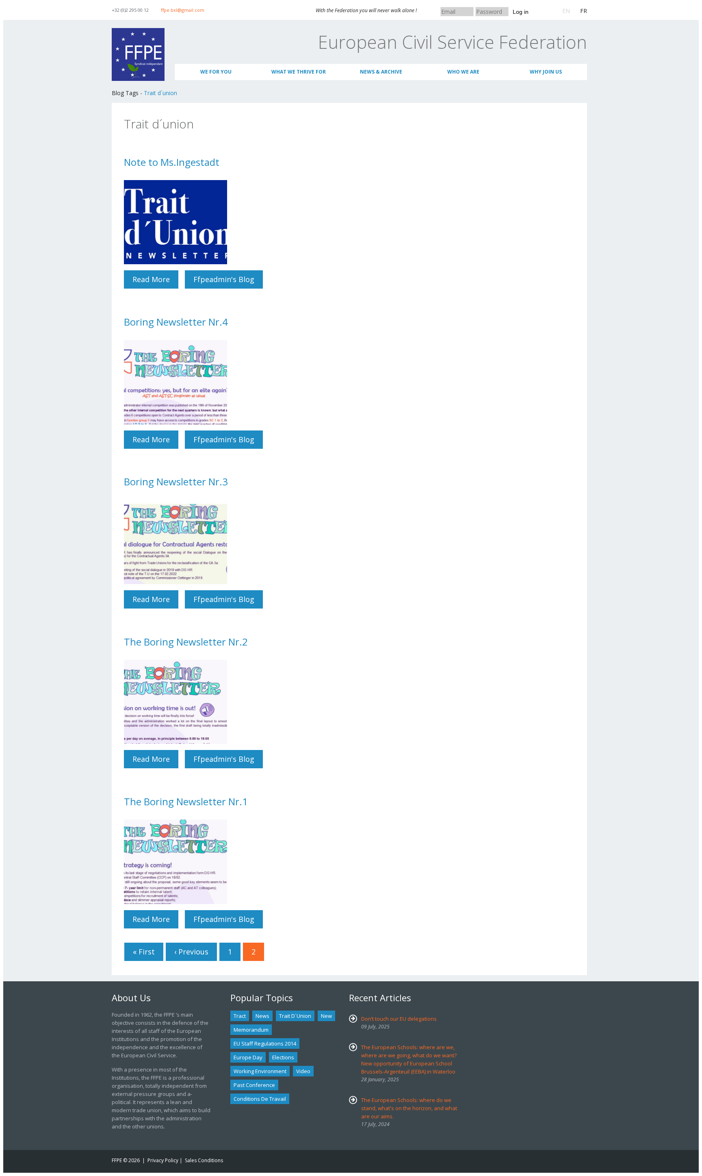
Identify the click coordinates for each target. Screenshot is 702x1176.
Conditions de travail (260, 1098)
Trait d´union (160, 93)
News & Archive (381, 71)
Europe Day (248, 1057)
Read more (155, 279)
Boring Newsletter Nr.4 (176, 321)
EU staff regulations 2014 (265, 1043)
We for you (216, 71)
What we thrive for (298, 71)
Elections (283, 1057)
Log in (521, 12)
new (326, 1015)
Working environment (260, 1071)
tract (240, 1015)
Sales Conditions (204, 1160)
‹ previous (191, 951)
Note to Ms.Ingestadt (171, 162)
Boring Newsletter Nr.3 (176, 481)
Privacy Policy (162, 1160)
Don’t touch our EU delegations (399, 1018)
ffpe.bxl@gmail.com (182, 10)
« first (144, 951)
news (262, 1015)
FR (583, 11)
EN (566, 11)
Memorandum (251, 1029)
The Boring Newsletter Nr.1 (186, 801)
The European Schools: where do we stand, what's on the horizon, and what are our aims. (409, 1108)
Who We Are (463, 71)
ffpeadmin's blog (223, 279)
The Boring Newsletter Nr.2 (186, 641)
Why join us (546, 71)
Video (303, 1071)
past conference (254, 1085)
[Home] (138, 32)
